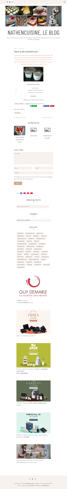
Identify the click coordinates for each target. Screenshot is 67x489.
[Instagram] (24, 193)
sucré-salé (21, 264)
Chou (29, 241)
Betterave (21, 235)
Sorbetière (38, 262)
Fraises (29, 248)
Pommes (29, 256)
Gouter (29, 251)
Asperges (40, 233)
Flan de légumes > (47, 117)
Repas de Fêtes (34, 259)
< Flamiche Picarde (20, 117)
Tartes (30, 264)
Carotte (31, 238)
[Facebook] (29, 479)
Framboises (38, 248)
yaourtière (18, 112)
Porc (37, 256)
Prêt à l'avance (22, 259)
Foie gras (21, 248)
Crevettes (42, 243)
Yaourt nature (33, 135)
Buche (44, 235)
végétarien (21, 267)
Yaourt (15, 48)
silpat (29, 262)
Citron (37, 241)
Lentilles (44, 251)
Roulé (44, 259)
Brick (29, 235)
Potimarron (45, 256)
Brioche (36, 235)
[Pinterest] (31, 193)
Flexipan (40, 246)
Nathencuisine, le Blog (33, 32)
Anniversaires (30, 233)
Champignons (41, 238)
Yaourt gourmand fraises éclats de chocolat (20, 139)
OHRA (27, 254)
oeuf (20, 254)
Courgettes (32, 243)
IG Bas (36, 251)
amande (20, 233)
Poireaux (44, 254)
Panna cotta (35, 254)
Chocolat (21, 241)
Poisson (20, 256)
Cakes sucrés (22, 238)
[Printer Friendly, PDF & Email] (22, 103)
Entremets (21, 246)
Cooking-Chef (22, 243)
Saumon (21, 262)
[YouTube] (28, 193)
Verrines (47, 264)
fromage (20, 251)
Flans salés (30, 246)
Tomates (38, 264)
